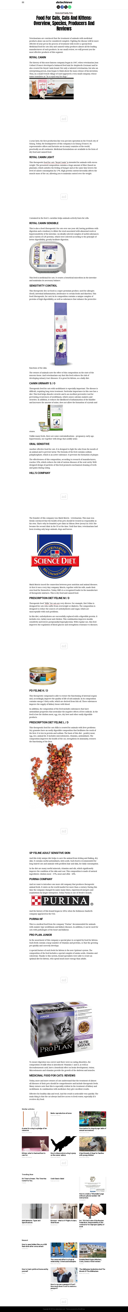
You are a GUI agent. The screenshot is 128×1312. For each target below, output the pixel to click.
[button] (23, 2)
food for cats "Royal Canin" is (56, 162)
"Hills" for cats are (52, 603)
